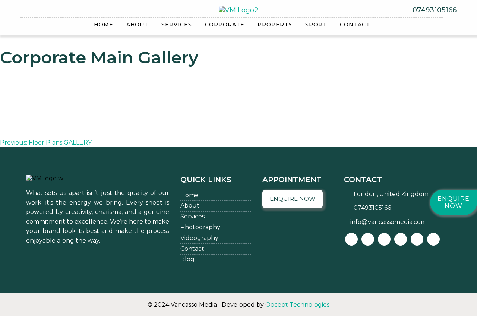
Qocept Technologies (297, 304)
